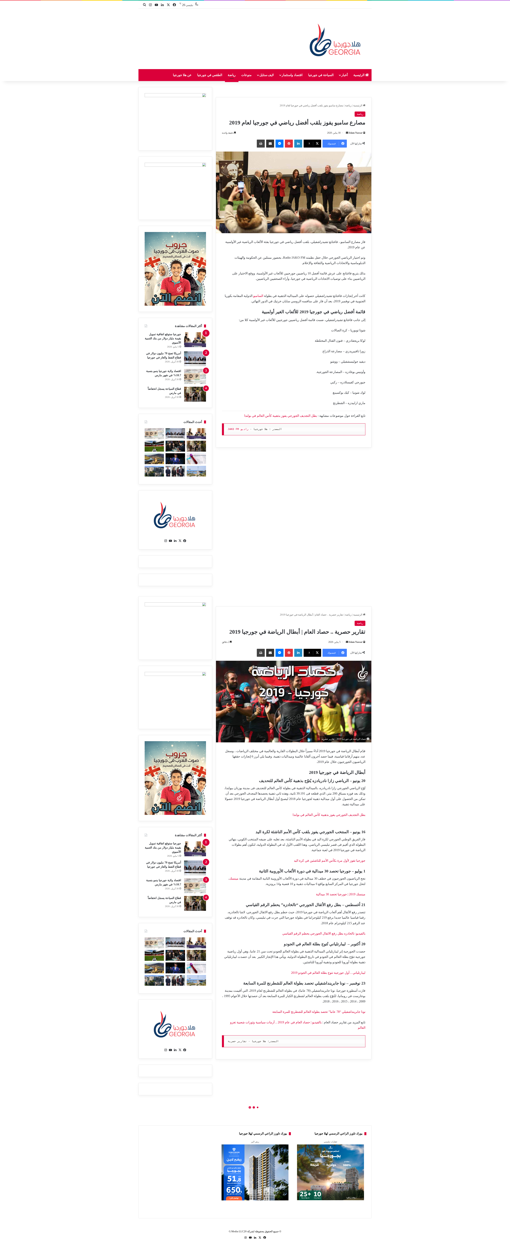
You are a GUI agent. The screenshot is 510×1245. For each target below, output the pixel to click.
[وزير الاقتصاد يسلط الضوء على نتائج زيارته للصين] (175, 471)
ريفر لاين (255, 1141)
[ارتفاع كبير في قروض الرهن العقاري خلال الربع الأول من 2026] (154, 471)
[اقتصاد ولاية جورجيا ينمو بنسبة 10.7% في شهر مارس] (195, 376)
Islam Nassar (355, 132)
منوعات (246, 75)
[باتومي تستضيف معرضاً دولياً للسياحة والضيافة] (175, 446)
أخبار (344, 75)
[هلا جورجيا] (336, 39)
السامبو (258, 296)
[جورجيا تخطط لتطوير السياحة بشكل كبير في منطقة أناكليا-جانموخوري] (196, 471)
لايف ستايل (266, 75)
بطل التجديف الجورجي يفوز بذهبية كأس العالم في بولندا (280, 415)
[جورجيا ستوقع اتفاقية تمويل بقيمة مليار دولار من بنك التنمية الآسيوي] (195, 339)
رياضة (232, 75)
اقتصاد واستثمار (292, 75)
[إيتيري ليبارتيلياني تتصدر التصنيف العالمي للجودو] (175, 458)
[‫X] (180, 540)
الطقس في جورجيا (209, 75)
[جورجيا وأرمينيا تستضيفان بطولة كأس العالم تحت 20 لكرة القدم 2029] (154, 446)
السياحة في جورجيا (320, 75)
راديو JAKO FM (238, 429)
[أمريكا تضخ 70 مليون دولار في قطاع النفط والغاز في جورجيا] (195, 358)
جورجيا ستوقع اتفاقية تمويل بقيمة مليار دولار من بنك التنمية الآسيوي (163, 338)
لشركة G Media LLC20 (241, 1231)
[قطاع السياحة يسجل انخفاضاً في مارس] (195, 394)
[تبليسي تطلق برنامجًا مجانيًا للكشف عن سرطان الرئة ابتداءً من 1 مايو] (196, 458)
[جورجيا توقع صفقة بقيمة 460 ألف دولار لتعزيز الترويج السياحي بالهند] (154, 458)
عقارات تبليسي (330, 1141)
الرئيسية (359, 75)
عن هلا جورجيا (182, 75)
